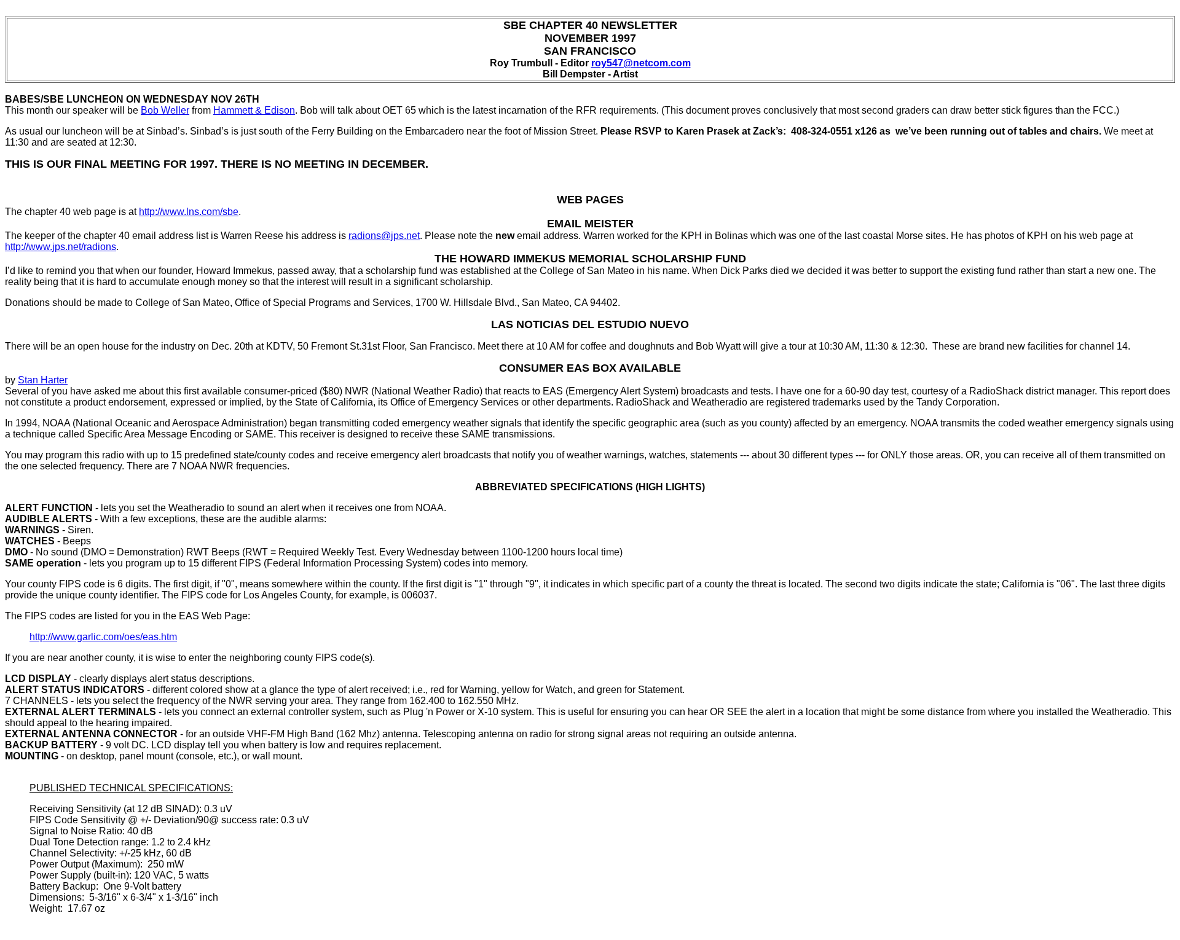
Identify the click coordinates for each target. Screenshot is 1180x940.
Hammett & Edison (254, 110)
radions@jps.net (384, 235)
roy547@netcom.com (641, 63)
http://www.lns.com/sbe (188, 211)
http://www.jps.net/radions (60, 246)
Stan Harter (43, 380)
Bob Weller (165, 110)
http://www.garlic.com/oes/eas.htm (103, 637)
